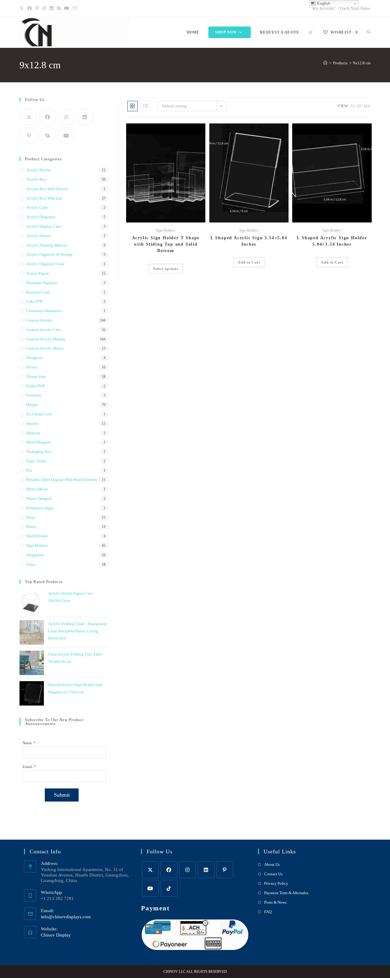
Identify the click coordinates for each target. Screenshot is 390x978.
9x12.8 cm (361, 63)
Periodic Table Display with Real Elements (61, 479)
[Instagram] (44, 8)
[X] (23, 8)
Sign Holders (165, 230)
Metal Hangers (38, 442)
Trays (30, 564)
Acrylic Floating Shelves (46, 245)
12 (352, 106)
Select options (166, 269)
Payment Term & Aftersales (286, 893)
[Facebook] (30, 8)
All (366, 106)
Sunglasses (35, 555)
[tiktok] (169, 888)
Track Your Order (354, 8)
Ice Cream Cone (39, 414)
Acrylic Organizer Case (45, 263)
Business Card (38, 292)
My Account (323, 8)
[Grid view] (132, 106)
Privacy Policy (276, 883)
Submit (62, 795)
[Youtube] (66, 8)
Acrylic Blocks (38, 170)
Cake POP (34, 301)
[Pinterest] (37, 8)
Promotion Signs (40, 508)
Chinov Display (56, 935)
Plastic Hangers (38, 498)
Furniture (33, 395)
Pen (29, 470)
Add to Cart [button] (249, 262)
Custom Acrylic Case (43, 329)
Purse (30, 517)
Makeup (33, 433)
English (323, 3)
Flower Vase (36, 376)
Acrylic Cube (37, 207)
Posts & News (275, 902)
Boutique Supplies (41, 282)
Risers (31, 526)
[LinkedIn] (51, 8)
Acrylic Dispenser (40, 217)
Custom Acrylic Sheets (44, 348)
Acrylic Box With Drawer (47, 189)
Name (27, 743)
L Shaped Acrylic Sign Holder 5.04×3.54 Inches (332, 241)
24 (359, 106)
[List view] (146, 106)
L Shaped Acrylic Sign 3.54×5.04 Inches (249, 241)
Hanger (32, 404)
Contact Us (273, 874)
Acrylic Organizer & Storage (49, 254)
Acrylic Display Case (43, 226)
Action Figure (37, 273)
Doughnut (34, 357)
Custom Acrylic (39, 320)
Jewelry (32, 423)
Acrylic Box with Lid (44, 198)
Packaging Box (38, 451)
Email (27, 766)
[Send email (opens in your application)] (75, 8)
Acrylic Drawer (38, 235)
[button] (185, 130)
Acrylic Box (36, 179)
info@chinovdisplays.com (66, 916)
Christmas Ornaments (43, 310)
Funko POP (35, 386)
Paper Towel (36, 461)
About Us (272, 864)
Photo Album (37, 489)
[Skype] (47, 135)
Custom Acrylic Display (46, 339)
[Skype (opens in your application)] (58, 8)
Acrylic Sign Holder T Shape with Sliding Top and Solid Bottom (166, 244)
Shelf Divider (37, 536)
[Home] (325, 63)
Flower (31, 367)
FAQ (267, 911)
